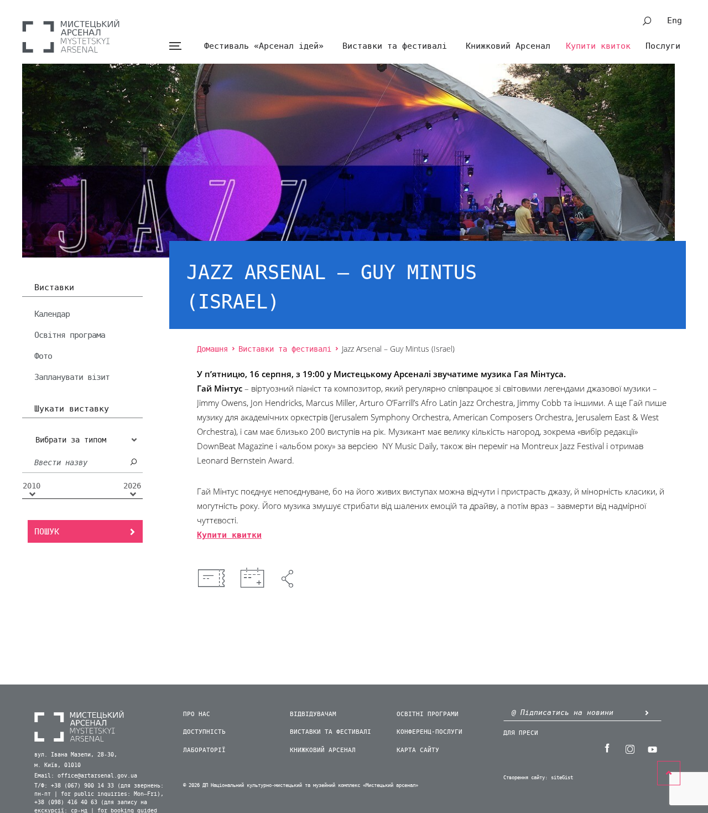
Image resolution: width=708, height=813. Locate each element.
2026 (132, 486)
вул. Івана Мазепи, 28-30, (75, 755)
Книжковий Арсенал (508, 46)
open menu (175, 46)
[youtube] (652, 748)
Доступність (204, 732)
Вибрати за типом (70, 440)
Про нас (196, 714)
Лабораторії (204, 750)
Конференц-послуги (429, 732)
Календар (52, 314)
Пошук (46, 532)
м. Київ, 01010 (57, 765)
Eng (674, 20)
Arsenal (71, 36)
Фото (43, 356)
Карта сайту (418, 750)
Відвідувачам (313, 714)
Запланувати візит (72, 377)
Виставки (54, 288)
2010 (31, 486)
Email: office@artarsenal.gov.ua (85, 776)
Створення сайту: (525, 777)
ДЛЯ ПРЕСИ (520, 733)
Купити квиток (598, 46)
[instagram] (629, 748)
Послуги (662, 46)
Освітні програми (428, 714)
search (647, 21)
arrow (646, 712)
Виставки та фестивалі (394, 46)
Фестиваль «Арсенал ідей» (264, 46)
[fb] (606, 748)
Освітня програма (69, 335)
